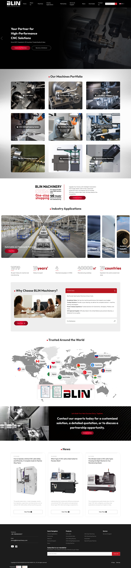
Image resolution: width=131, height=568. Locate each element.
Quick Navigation (52, 531)
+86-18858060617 (16, 534)
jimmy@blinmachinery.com (19, 540)
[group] (29, 485)
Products (68, 531)
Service (105, 531)
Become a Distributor (41, 48)
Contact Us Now (87, 433)
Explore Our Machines (21, 48)
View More (11, 251)
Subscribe (116, 553)
